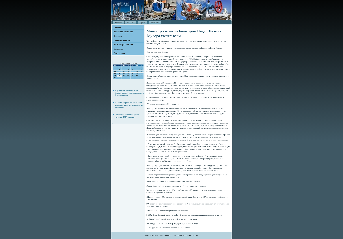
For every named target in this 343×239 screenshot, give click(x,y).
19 (124, 73)
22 (137, 73)
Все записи (118, 48)
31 (115, 78)
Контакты (155, 22)
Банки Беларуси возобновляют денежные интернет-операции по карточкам (129, 105)
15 (137, 71)
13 (128, 71)
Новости (130, 22)
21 (132, 73)
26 (124, 76)
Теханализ (118, 36)
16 (141, 71)
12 (124, 71)
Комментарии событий (123, 44)
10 (115, 71)
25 (119, 76)
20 (128, 73)
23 (141, 73)
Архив (142, 22)
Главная (118, 22)
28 (132, 76)
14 (132, 71)
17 (115, 73)
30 (141, 76)
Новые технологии (122, 40)
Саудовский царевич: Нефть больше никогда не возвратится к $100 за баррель (129, 92)
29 (137, 76)
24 (115, 76)
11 (119, 71)
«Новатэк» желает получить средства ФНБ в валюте (127, 115)
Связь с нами (119, 53)
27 (128, 76)
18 (119, 73)
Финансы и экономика (123, 31)
